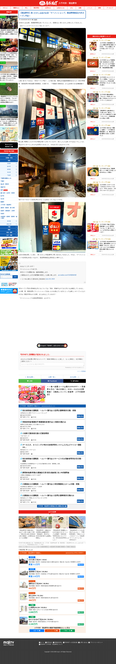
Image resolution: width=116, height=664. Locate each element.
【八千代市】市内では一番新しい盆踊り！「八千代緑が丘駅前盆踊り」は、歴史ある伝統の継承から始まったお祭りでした (107, 131)
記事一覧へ (52, 377)
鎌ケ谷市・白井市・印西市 (8, 193)
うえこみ (30, 549)
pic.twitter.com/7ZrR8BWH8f (67, 275)
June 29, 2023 (50, 279)
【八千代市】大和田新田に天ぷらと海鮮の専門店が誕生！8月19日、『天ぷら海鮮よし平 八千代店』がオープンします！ (108, 46)
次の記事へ (73, 377)
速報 (99, 7)
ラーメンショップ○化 (34, 546)
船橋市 (2, 201)
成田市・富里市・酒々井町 (8, 207)
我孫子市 (3, 187)
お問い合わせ (84, 642)
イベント (89, 7)
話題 (80, 7)
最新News (16, 7)
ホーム (42, 642)
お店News (48, 7)
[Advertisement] (101, 22)
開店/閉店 (36, 7)
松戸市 (2, 196)
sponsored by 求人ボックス (48, 406)
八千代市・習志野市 (68, 3)
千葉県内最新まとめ (6, 178)
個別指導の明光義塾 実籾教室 (57, 546)
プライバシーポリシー (96, 642)
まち (71, 7)
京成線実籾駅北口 (44, 546)
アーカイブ (110, 7)
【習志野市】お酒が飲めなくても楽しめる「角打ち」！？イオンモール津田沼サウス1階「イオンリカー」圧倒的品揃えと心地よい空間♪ (108, 114)
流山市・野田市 (5, 184)
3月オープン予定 (23, 546)
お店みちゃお (60, 7)
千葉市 (2, 181)
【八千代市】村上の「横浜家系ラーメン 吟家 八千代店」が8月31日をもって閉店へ (108, 170)
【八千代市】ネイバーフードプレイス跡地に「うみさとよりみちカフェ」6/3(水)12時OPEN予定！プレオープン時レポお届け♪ (108, 81)
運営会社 (49, 642)
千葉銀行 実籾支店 (70, 546)
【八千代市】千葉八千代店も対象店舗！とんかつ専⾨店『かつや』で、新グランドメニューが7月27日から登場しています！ (108, 228)
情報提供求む (58, 642)
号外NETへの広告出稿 (71, 642)
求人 (26, 7)
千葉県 (35, 19)
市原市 (2, 213)
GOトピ (5, 7)
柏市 (4, 190)
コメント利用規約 (81, 371)
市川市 (2, 199)
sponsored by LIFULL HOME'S (74, 553)
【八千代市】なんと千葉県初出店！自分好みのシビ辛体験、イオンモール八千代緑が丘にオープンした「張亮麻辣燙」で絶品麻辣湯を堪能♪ (107, 63)
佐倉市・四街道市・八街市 (8, 210)
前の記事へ (30, 377)
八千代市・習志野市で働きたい (30, 406)
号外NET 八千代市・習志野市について (52, 644)
